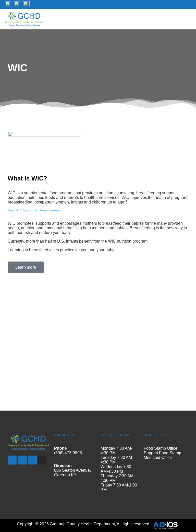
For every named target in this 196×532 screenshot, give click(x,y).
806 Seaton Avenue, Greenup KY (72, 472)
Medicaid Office (158, 457)
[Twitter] (22, 460)
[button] (187, 19)
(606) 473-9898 (68, 453)
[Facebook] (12, 460)
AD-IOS (165, 525)
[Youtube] (32, 460)
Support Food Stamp (162, 453)
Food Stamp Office (160, 448)
